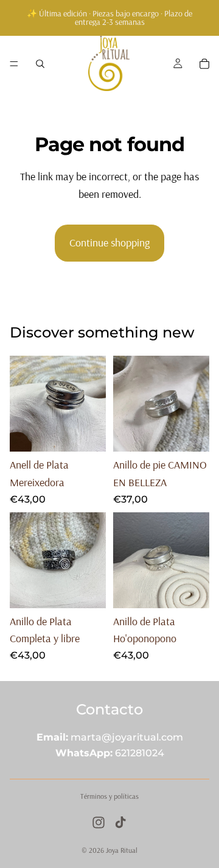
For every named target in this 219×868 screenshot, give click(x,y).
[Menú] (14, 64)
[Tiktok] (120, 822)
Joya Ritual (121, 850)
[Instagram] (98, 822)
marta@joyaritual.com (127, 737)
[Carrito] (204, 63)
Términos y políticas (109, 796)
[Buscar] (40, 63)
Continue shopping (109, 242)
